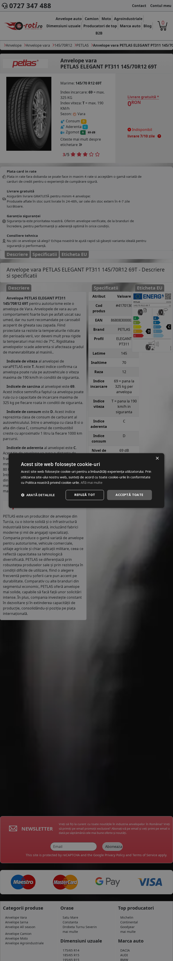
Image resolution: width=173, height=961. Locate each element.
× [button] (157, 458)
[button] (38, 495)
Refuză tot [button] (84, 495)
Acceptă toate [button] (129, 495)
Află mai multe (91, 482)
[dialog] (86, 480)
